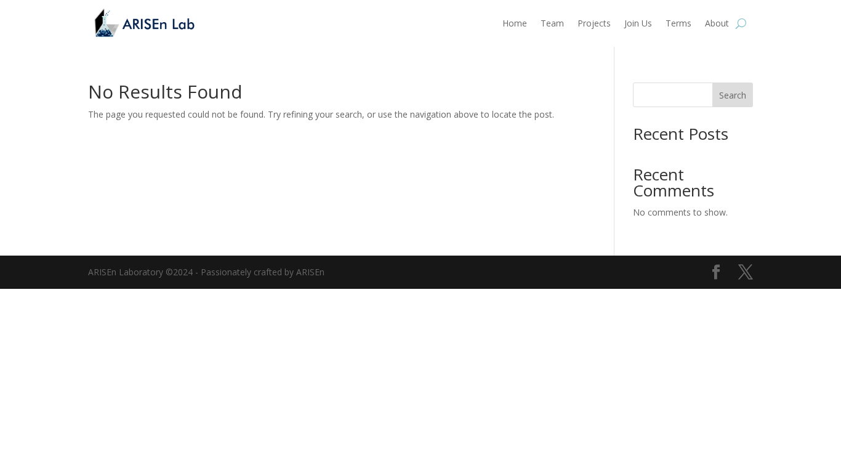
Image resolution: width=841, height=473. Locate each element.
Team (552, 23)
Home (514, 23)
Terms (678, 23)
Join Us (638, 23)
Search (732, 95)
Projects (594, 23)
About (717, 23)
